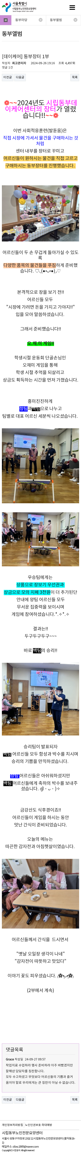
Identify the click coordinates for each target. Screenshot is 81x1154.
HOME (5, 20)
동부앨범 (56, 20)
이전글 (7, 77)
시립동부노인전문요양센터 (22, 1133)
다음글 (20, 77)
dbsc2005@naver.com (26, 1146)
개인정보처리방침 (12, 1125)
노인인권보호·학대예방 (38, 1125)
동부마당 (21, 20)
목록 (75, 77)
